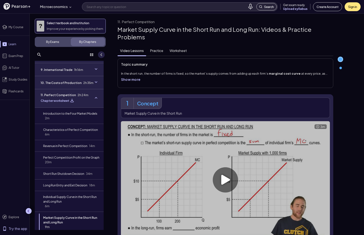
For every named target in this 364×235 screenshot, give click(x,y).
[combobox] (166, 6)
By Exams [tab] (52, 42)
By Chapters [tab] (87, 42)
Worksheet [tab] (178, 50)
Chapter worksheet (55, 100)
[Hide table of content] (101, 54)
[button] (16, 6)
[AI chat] (355, 221)
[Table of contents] (91, 54)
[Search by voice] (250, 6)
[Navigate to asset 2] (341, 68)
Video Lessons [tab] (132, 50)
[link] (69, 115)
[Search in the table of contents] (39, 54)
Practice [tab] (156, 50)
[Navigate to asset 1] (340, 59)
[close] (278, 221)
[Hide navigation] (29, 211)
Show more (130, 79)
